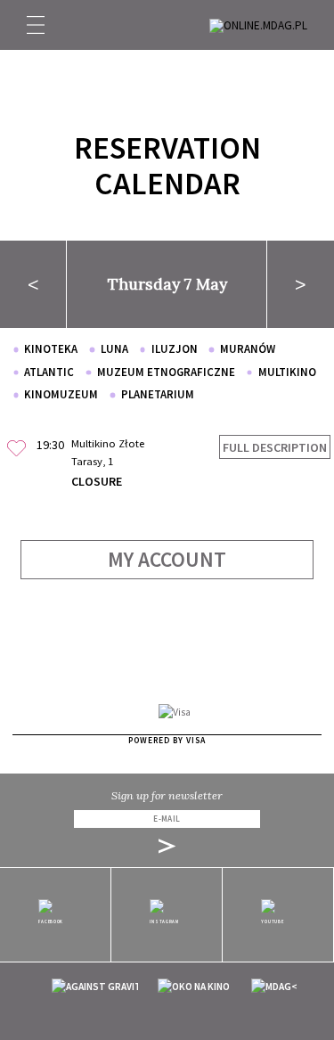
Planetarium (157, 394)
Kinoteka (50, 348)
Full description (275, 447)
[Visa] (175, 712)
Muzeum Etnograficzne (166, 372)
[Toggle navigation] (36, 25)
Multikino (287, 372)
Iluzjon (174, 348)
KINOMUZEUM (61, 394)
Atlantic (49, 372)
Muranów (247, 348)
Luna (114, 348)
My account (167, 559)
